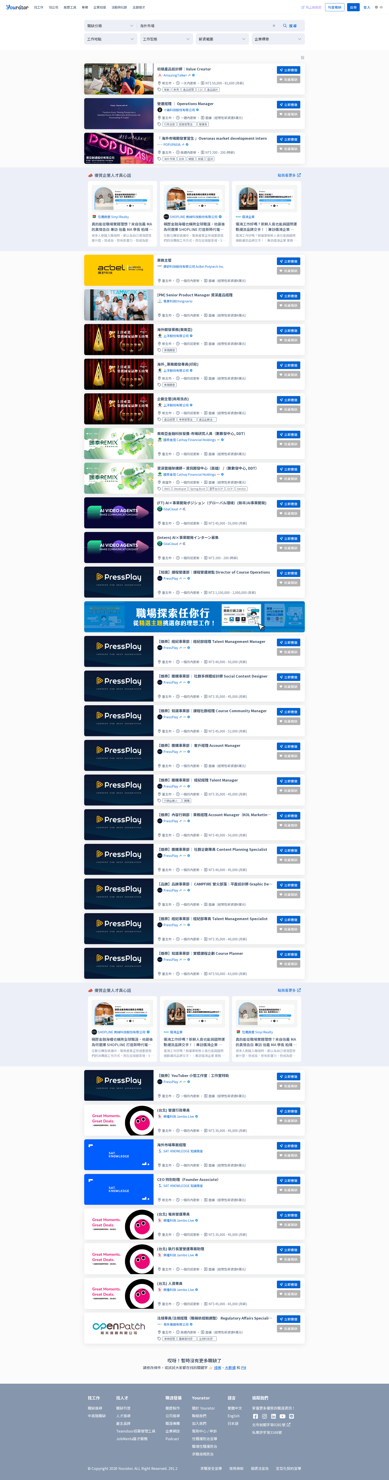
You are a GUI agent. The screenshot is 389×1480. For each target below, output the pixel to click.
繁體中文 (235, 1408)
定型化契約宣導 (288, 1468)
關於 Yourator (203, 1408)
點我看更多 (287, 175)
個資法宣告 (260, 1468)
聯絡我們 (199, 1415)
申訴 (213, 1431)
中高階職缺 (97, 1415)
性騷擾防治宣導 (204, 1438)
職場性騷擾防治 (204, 1446)
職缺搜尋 (95, 1408)
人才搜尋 (123, 1415)
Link (91, 184)
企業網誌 (172, 1431)
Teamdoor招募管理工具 (135, 1431)
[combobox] (221, 25)
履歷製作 (172, 1408)
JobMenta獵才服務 (131, 1438)
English (234, 1415)
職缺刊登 (123, 1408)
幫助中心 (199, 1431)
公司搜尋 (172, 1415)
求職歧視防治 (203, 1454)
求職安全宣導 (211, 1468)
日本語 (233, 1423)
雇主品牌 (123, 1423)
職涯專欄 (172, 1423)
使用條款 (236, 1468)
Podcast (172, 1438)
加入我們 (199, 1423)
